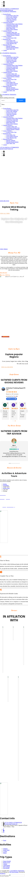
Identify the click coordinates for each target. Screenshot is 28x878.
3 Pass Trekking (10, 21)
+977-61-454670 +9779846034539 (13, 822)
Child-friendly (6, 865)
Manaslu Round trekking (12, 47)
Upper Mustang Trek (11, 43)
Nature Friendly (7, 861)
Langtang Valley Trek (11, 32)
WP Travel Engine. (14, 872)
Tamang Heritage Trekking (12, 35)
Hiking (5, 853)
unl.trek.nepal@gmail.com (6, 10)
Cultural (5, 864)
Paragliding (6, 485)
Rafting (5, 484)
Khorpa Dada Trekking (12, 29)
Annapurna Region (8, 22)
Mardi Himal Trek (10, 28)
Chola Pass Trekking (11, 19)
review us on (10, 398)
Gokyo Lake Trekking (11, 17)
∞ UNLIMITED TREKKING (17, 870)
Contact (5, 50)
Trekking (5, 848)
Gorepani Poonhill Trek (12, 26)
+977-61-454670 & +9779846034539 (9, 8)
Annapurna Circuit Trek (12, 25)
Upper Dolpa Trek (10, 40)
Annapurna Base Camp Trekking (14, 24)
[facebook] (4, 2)
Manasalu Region (7, 44)
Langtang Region (7, 31)
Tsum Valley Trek (10, 49)
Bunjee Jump (6, 488)
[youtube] (4, 6)
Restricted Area (7, 39)
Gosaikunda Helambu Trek (13, 33)
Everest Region (7, 14)
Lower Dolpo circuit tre (12, 42)
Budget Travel (6, 862)
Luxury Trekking (7, 36)
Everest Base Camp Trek (12, 15)
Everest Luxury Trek (11, 18)
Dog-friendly (6, 868)
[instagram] (4, 4)
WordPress (2, 873)
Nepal (4, 840)
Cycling (5, 851)
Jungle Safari (6, 850)
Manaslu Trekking (10, 46)
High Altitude (6, 866)
